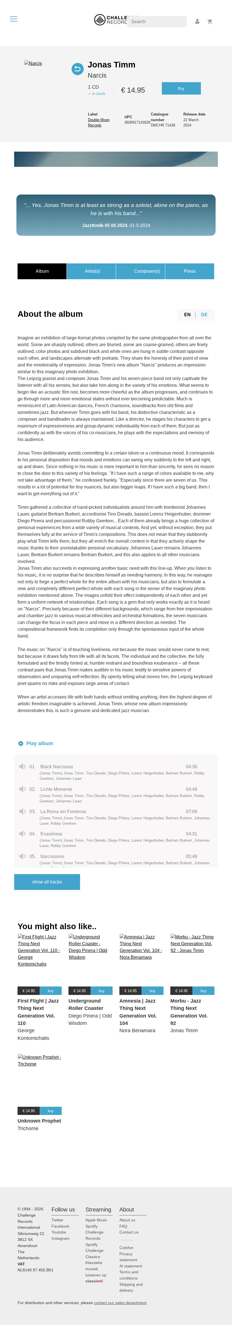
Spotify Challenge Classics (94, 1250)
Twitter (57, 1220)
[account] (197, 21)
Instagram (60, 1238)
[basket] (210, 21)
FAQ (123, 1226)
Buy (181, 88)
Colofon (126, 1247)
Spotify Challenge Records (94, 1232)
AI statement (130, 1266)
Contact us (129, 1232)
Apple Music (96, 1220)
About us (127, 1220)
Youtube (58, 1232)
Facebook (60, 1226)
